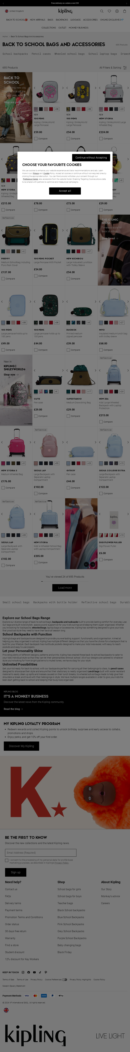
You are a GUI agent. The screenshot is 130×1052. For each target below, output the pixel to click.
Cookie (46, 173)
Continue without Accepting (91, 157)
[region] (65, 175)
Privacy (36, 173)
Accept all (65, 190)
